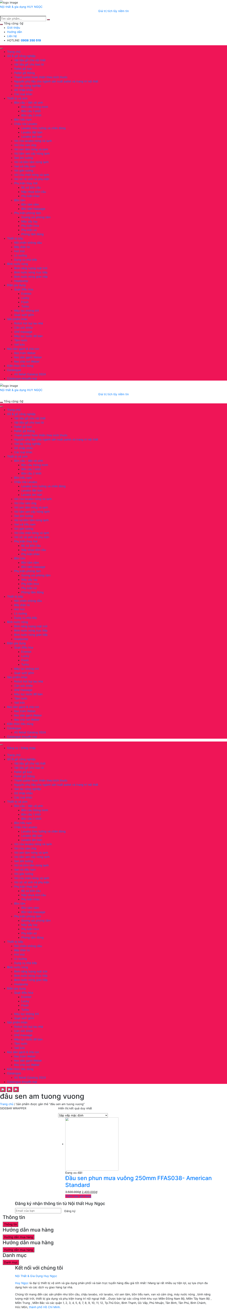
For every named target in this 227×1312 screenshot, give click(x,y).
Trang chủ (13, 51)
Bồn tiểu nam (23, 119)
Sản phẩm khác (17, 319)
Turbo (25, 306)
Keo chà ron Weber (27, 361)
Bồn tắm (19, 200)
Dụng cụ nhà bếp (25, 259)
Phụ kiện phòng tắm (27, 213)
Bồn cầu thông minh (34, 107)
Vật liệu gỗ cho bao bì (29, 64)
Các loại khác (23, 94)
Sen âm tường (23, 158)
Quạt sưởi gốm (24, 315)
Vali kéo (19, 344)
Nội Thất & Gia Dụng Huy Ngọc (36, 1276)
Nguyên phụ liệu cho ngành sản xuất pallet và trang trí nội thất (56, 81)
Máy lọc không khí (26, 310)
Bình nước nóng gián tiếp (31, 276)
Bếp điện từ (22, 247)
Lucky (25, 298)
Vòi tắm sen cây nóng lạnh (32, 153)
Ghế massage (23, 332)
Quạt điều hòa (23, 289)
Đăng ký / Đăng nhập (21, 748)
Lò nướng (20, 255)
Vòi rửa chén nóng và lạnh (31, 174)
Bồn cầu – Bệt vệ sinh (28, 102)
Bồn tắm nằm (30, 204)
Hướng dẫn (14, 32)
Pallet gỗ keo (23, 68)
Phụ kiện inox (30, 225)
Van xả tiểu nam (25, 166)
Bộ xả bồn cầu (31, 187)
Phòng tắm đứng (32, 234)
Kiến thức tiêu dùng (20, 365)
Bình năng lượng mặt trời (30, 268)
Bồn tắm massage (33, 208)
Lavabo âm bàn (31, 136)
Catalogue (14, 370)
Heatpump (21, 281)
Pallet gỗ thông (24, 73)
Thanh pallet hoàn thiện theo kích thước (41, 77)
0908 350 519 (31, 40)
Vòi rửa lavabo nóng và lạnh (33, 141)
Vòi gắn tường (23, 170)
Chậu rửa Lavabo (25, 124)
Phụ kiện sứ (29, 230)
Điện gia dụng (16, 285)
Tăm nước (20, 340)
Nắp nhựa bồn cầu (33, 191)
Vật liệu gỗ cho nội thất (30, 60)
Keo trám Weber (25, 353)
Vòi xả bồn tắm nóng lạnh (31, 162)
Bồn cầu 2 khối (31, 115)
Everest (26, 293)
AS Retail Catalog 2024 (30, 374)
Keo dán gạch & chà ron (23, 349)
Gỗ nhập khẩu (23, 90)
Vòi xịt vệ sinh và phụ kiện (31, 179)
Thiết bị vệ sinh (17, 98)
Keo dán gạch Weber (28, 357)
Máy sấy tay (29, 221)
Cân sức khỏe (23, 327)
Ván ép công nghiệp (27, 85)
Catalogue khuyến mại (22, 378)
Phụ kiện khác (30, 196)
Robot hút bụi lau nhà (28, 323)
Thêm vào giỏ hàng (78, 1196)
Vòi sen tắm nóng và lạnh (31, 149)
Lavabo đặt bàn (31, 132)
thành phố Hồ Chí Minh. (44, 1307)
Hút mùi (19, 251)
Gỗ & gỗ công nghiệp (21, 56)
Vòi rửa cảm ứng (25, 145)
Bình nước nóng (17, 264)
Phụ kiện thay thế (25, 183)
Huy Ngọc (22, 1283)
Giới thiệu (13, 27)
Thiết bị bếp (15, 238)
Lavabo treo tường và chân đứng (43, 128)
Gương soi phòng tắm (36, 217)
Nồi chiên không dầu (28, 242)
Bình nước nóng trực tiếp (31, 272)
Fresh (25, 302)
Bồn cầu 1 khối (31, 111)
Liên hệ (12, 36)
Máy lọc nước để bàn (28, 336)
